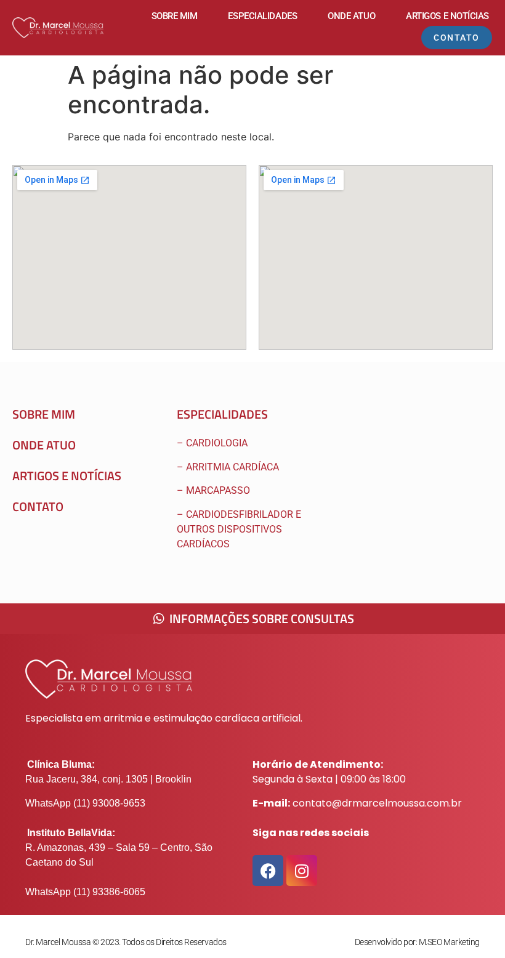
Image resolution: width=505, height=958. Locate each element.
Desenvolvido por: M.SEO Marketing (417, 942)
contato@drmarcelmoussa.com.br (377, 803)
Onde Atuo (351, 16)
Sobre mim (175, 16)
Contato (37, 506)
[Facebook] (267, 870)
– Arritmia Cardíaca (228, 467)
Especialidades (262, 16)
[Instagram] (301, 870)
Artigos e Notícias (447, 16)
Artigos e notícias (66, 475)
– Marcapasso (214, 490)
